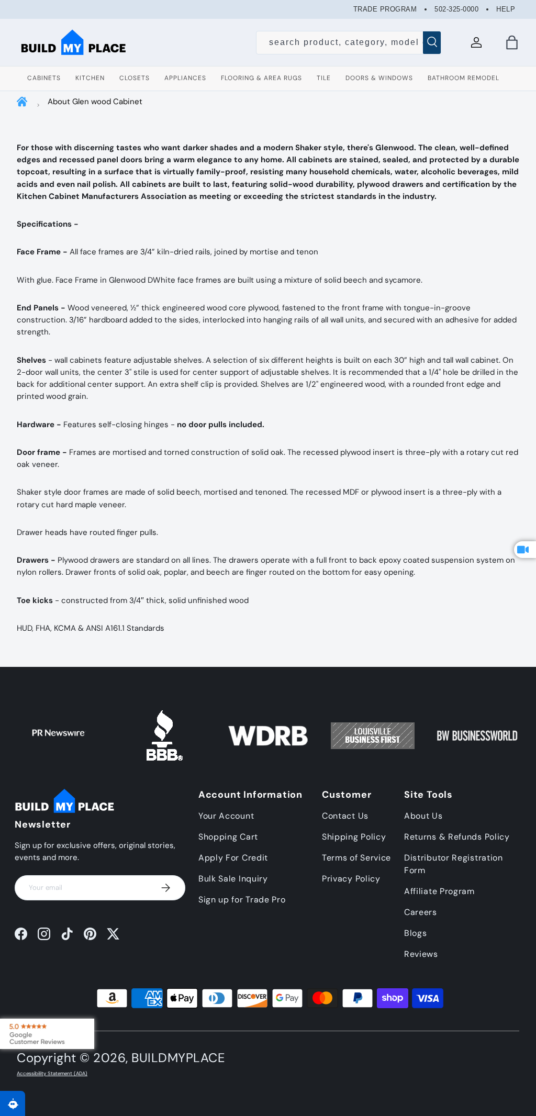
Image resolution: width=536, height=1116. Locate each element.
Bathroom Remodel (463, 78)
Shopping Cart (228, 836)
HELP (505, 9)
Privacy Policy (351, 878)
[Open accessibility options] (12, 1103)
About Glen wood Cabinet (95, 101)
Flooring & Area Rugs (261, 78)
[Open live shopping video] (525, 549)
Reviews (421, 953)
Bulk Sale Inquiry (233, 878)
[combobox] (348, 42)
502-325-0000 (456, 9)
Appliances (185, 78)
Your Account (226, 815)
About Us (423, 815)
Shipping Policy (354, 836)
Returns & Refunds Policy (457, 836)
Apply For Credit (233, 857)
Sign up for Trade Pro (242, 899)
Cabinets (44, 78)
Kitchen (90, 78)
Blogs (415, 933)
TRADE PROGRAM (385, 9)
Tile (324, 78)
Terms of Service (356, 857)
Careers (420, 912)
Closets (134, 78)
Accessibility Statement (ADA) (52, 1073)
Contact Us (345, 815)
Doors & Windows (379, 78)
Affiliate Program (439, 891)
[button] (512, 42)
